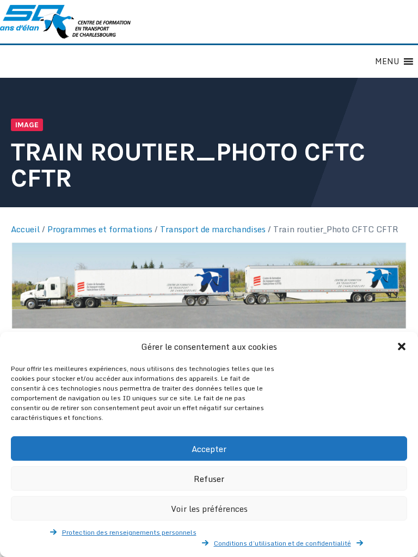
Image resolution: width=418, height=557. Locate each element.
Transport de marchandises (213, 229)
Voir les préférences (209, 508)
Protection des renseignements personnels (129, 532)
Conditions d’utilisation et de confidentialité (282, 543)
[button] (401, 346)
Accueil (25, 229)
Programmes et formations (99, 229)
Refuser (209, 478)
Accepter (209, 448)
